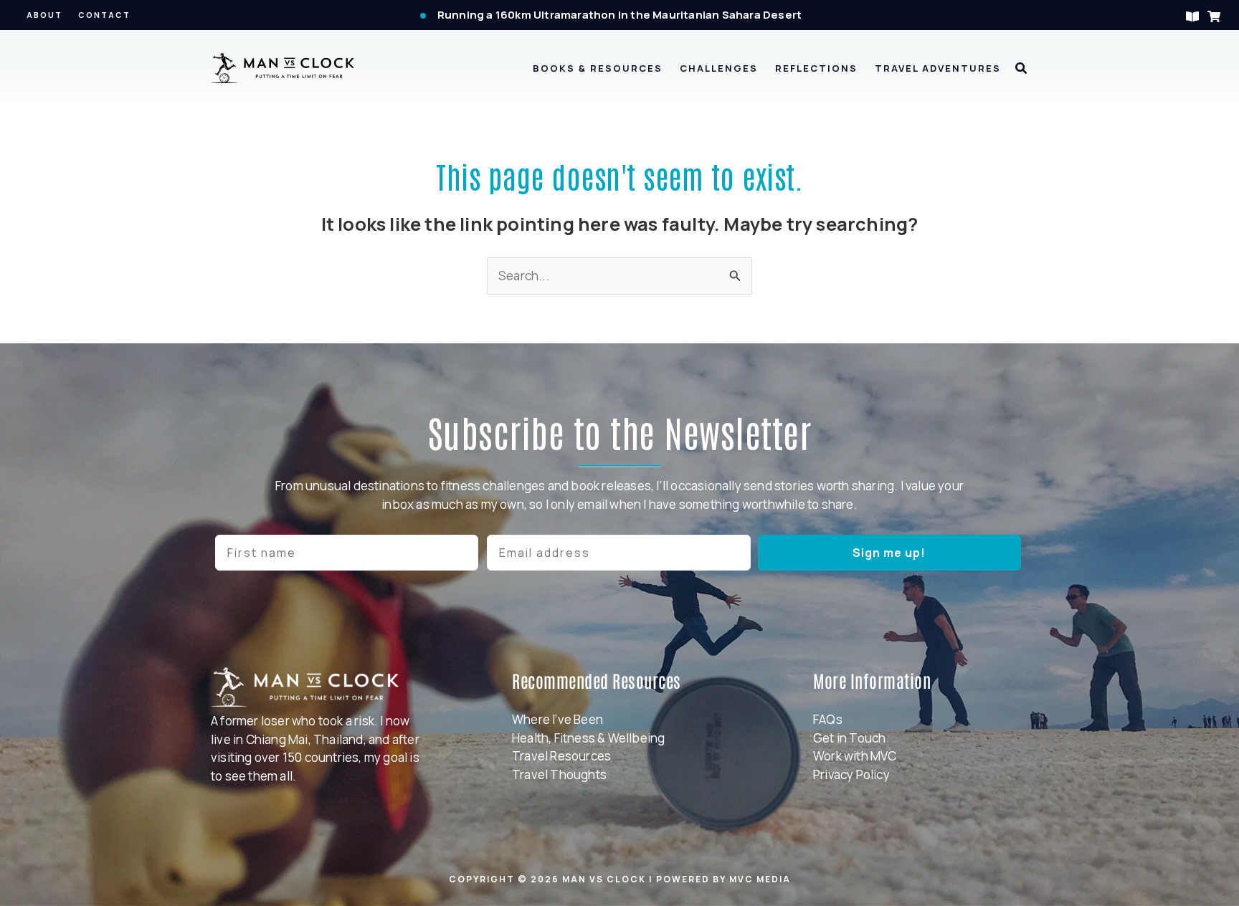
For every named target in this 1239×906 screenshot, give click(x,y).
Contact (104, 14)
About (44, 14)
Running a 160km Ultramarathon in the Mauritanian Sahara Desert (619, 14)
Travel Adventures (938, 68)
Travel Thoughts (559, 774)
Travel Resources (561, 756)
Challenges (719, 68)
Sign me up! (889, 553)
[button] (1021, 68)
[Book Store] (1192, 16)
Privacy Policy (851, 774)
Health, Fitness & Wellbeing (588, 738)
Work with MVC (855, 756)
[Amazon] (1213, 16)
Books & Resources (598, 68)
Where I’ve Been (557, 719)
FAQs (827, 719)
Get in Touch (849, 738)
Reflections (816, 68)
